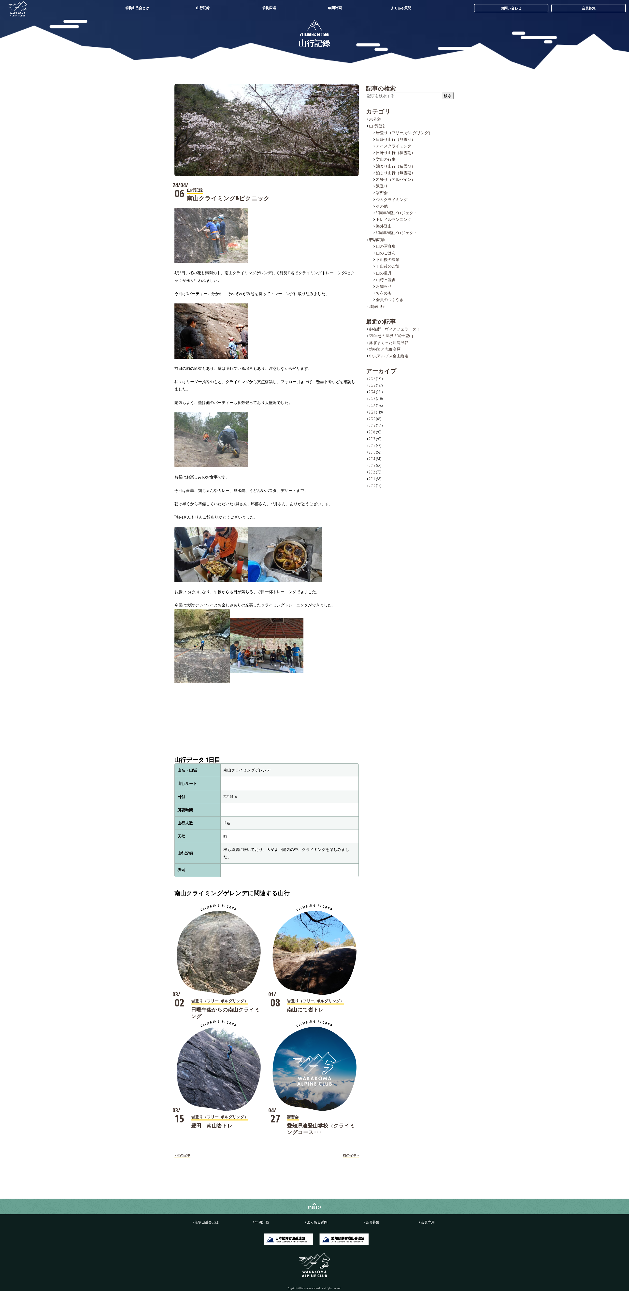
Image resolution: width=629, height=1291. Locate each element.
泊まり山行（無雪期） (395, 172)
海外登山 (384, 226)
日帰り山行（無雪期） (395, 139)
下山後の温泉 (388, 259)
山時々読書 (386, 279)
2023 (372, 398)
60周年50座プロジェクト (396, 232)
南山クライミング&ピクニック (228, 198)
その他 (382, 206)
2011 (372, 479)
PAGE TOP (314, 1207)
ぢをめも (384, 293)
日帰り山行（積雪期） (395, 152)
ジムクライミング (391, 199)
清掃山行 (377, 306)
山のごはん (386, 253)
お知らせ (384, 286)
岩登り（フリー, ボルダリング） (404, 132)
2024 (372, 392)
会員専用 (428, 1222)
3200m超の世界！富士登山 (391, 335)
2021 (372, 412)
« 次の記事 (182, 1155)
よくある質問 (401, 7)
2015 (372, 452)
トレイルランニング (393, 219)
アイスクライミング (393, 146)
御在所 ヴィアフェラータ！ (394, 329)
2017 (372, 439)
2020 (372, 418)
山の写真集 (386, 246)
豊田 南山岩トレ (212, 1125)
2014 (372, 458)
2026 (372, 378)
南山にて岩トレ (305, 1009)
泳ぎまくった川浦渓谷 (388, 342)
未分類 (375, 119)
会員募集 (589, 8)
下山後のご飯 (388, 266)
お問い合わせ (511, 8)
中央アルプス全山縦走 (388, 356)
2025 (372, 385)
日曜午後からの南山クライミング (225, 1012)
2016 (372, 445)
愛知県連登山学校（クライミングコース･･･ (321, 1128)
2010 (372, 485)
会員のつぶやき (389, 299)
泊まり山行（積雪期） (395, 166)
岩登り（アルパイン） (395, 179)
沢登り (382, 186)
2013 (372, 465)
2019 (372, 425)
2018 (372, 432)
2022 (372, 405)
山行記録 (203, 7)
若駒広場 (269, 7)
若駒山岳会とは (137, 7)
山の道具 (384, 273)
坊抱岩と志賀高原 (384, 349)
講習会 (382, 192)
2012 (372, 472)
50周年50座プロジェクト (396, 212)
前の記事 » (351, 1155)
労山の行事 (386, 159)
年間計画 (335, 7)
